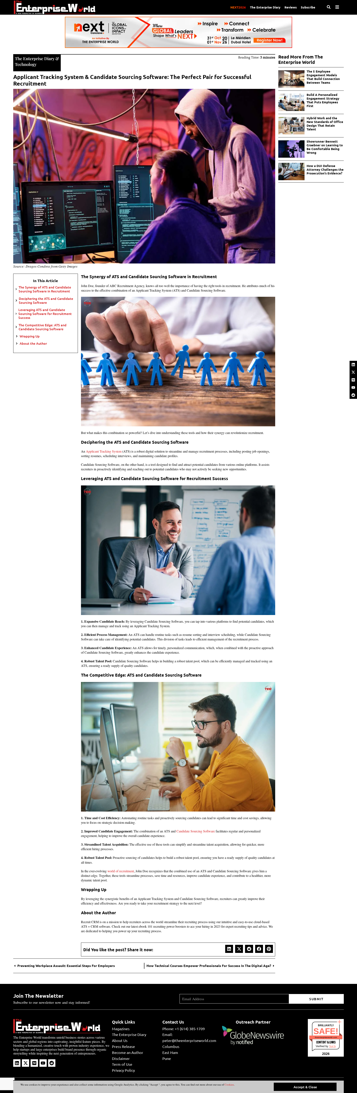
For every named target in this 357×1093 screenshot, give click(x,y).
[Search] (329, 7)
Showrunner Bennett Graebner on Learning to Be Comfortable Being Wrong (325, 147)
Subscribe (308, 7)
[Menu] (337, 7)
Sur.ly (332, 1046)
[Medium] (353, 380)
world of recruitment (120, 871)
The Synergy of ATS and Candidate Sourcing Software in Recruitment (45, 289)
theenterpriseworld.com (326, 1037)
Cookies (229, 1084)
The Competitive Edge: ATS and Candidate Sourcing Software (43, 327)
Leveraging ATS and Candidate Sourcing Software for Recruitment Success (45, 314)
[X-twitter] (353, 372)
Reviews (290, 7)
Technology (26, 64)
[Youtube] (353, 387)
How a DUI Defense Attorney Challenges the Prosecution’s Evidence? (325, 169)
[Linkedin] (353, 364)
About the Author (33, 343)
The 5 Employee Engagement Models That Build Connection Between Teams (323, 77)
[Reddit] (353, 395)
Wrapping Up (30, 336)
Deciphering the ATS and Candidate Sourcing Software (46, 300)
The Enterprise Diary (265, 7)
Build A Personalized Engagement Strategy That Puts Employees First (323, 100)
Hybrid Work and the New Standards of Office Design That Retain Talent (325, 123)
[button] (229, 949)
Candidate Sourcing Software (195, 831)
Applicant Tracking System (103, 451)
